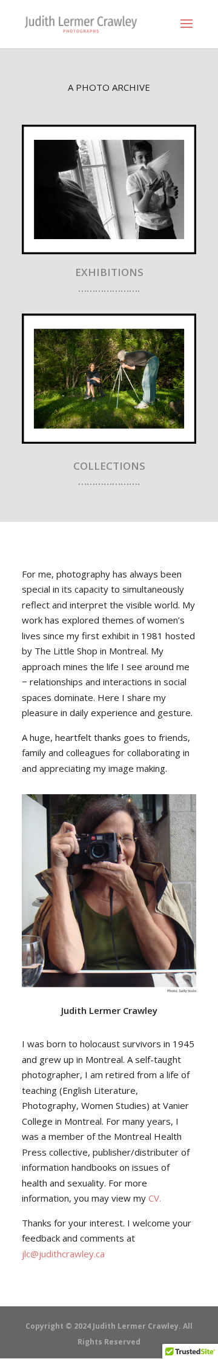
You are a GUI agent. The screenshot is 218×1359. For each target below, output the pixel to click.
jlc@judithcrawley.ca (63, 1254)
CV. (154, 1198)
